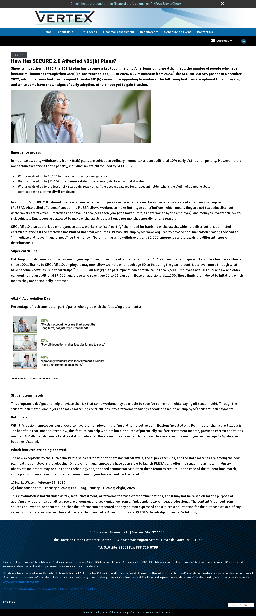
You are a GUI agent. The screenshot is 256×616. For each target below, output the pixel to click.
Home (47, 32)
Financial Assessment (118, 32)
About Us (64, 32)
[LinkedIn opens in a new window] (243, 42)
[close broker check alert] (222, 3)
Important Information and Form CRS (30, 589)
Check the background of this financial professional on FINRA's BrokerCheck (126, 4)
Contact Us (205, 32)
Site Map (9, 601)
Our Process (88, 32)
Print (19, 55)
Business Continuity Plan (78, 589)
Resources (147, 32)
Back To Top (239, 604)
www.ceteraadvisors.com (21, 582)
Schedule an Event (177, 32)
